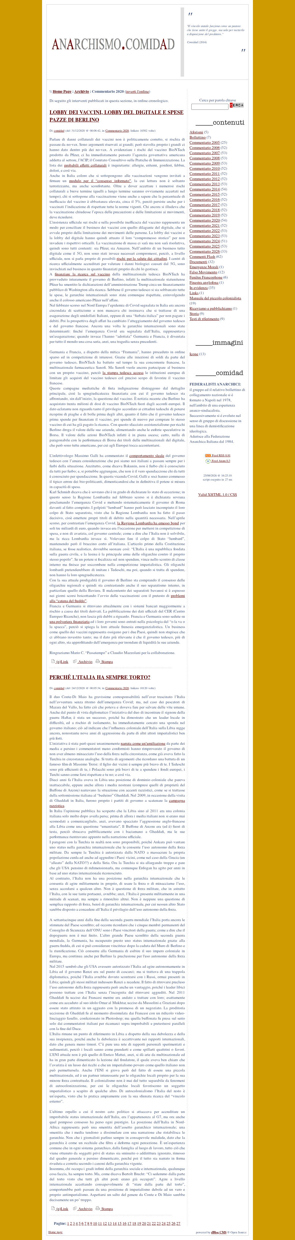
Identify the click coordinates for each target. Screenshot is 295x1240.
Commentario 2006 (205, 147)
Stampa (106, 661)
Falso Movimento (203, 272)
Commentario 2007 (205, 152)
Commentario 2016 (205, 199)
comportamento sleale (146, 455)
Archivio (81, 91)
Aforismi (196, 132)
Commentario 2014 (205, 189)
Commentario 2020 (117, 130)
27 (178, 1223)
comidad (59, 130)
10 (95, 1223)
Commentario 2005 (205, 142)
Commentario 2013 (205, 183)
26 (173, 1223)
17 (129, 1223)
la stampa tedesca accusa (123, 372)
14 (115, 1223)
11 (100, 1223)
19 (139, 1223)
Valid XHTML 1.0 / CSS (217, 494)
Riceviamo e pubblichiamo (211, 308)
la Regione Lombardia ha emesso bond (148, 523)
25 (169, 1223)
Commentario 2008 (205, 157)
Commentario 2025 (205, 246)
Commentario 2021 (205, 225)
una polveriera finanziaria (70, 621)
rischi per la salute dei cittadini (142, 258)
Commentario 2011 (205, 173)
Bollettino (198, 137)
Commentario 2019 (205, 215)
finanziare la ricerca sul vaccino (82, 274)
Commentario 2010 (205, 168)
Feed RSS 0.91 (220, 455)
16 (124, 1223)
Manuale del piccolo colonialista (215, 297)
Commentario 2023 (205, 235)
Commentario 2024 (205, 240)
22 (154, 1223)
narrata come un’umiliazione (143, 743)
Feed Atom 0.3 (220, 461)
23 (159, 1223)
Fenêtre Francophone (206, 277)
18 (134, 1223)
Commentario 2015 (205, 194)
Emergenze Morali (204, 266)
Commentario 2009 (205, 163)
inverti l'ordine (137, 91)
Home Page (62, 91)
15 (120, 1223)
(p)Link (61, 661)
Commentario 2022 (205, 230)
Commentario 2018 (205, 209)
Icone (194, 353)
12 (105, 1223)
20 (144, 1223)
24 (164, 1223)
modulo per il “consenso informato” (100, 180)
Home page (55, 1232)
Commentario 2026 (205, 251)
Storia (194, 313)
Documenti (198, 261)
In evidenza (199, 287)
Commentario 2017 (205, 204)
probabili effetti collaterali (85, 165)
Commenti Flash (202, 256)
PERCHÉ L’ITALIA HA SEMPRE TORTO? (100, 677)
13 (110, 1223)
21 (149, 1223)
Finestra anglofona (204, 282)
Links (194, 292)
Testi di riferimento (204, 318)
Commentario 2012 (205, 178)
